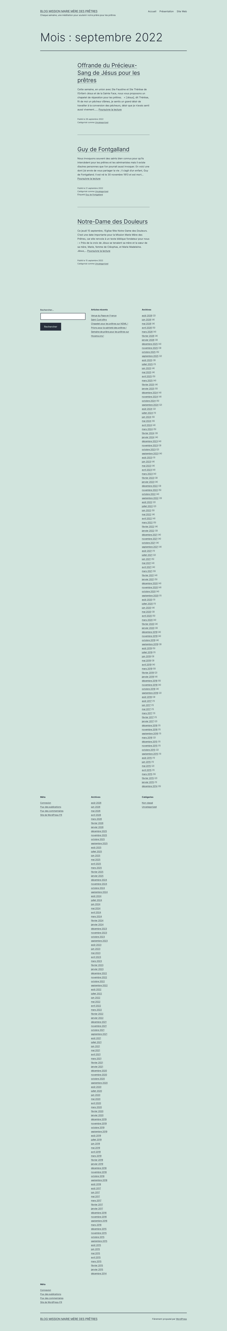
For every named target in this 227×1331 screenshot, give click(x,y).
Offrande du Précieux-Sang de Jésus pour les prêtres (108, 73)
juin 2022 (146, 510)
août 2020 (147, 599)
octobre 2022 (149, 494)
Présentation (166, 11)
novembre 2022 (150, 490)
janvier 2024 (148, 437)
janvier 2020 (148, 628)
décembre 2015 (149, 741)
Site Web (182, 11)
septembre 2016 (150, 733)
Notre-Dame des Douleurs (112, 221)
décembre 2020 (150, 583)
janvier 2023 (148, 482)
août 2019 (147, 648)
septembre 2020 (150, 595)
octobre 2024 (149, 401)
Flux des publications (50, 807)
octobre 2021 (148, 543)
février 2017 (148, 717)
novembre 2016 (149, 729)
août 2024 (147, 409)
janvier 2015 (148, 782)
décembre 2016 (149, 725)
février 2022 (148, 526)
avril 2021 (146, 567)
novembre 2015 (149, 745)
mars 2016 (147, 737)
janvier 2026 (148, 340)
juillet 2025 (147, 364)
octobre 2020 (149, 591)
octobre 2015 (148, 750)
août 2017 (147, 701)
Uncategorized (101, 122)
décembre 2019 (149, 632)
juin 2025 (146, 368)
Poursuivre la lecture (110, 109)
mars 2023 (147, 474)
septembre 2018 (150, 693)
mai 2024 (146, 421)
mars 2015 (147, 774)
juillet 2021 (147, 555)
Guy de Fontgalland (103, 149)
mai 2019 (146, 660)
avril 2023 (147, 470)
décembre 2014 (149, 786)
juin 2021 (146, 559)
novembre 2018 (149, 685)
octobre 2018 (148, 689)
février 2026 (148, 336)
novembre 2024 (150, 396)
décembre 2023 (150, 441)
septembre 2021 (150, 547)
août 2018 (147, 697)
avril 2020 (147, 616)
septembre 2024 (150, 405)
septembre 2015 (150, 754)
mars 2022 (147, 522)
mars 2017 (147, 713)
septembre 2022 (150, 498)
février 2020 (148, 624)
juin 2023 (146, 461)
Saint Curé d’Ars (99, 319)
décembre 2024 (150, 392)
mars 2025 (147, 380)
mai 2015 (146, 766)
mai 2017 (146, 709)
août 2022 (147, 502)
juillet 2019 (147, 652)
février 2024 (148, 433)
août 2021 (147, 551)
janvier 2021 (148, 579)
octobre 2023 (149, 449)
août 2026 (147, 315)
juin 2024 (146, 417)
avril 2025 (147, 376)
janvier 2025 (148, 388)
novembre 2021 (149, 538)
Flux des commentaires (51, 811)
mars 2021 (147, 571)
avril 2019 (146, 664)
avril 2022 (147, 518)
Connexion (45, 803)
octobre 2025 (149, 352)
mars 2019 (147, 668)
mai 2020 (146, 611)
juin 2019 (146, 656)
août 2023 (147, 457)
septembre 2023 (150, 453)
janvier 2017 (148, 721)
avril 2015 (146, 770)
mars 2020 (147, 620)
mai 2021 (146, 563)
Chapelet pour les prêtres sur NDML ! (109, 323)
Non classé (147, 803)
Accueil (152, 11)
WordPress (181, 1319)
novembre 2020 (150, 587)
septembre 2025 (150, 356)
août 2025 (147, 360)
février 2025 (148, 384)
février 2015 (148, 778)
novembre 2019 (149, 636)
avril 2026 (147, 327)
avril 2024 (147, 425)
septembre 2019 (150, 644)
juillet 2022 (147, 506)
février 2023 (148, 478)
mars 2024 (147, 429)
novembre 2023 (150, 445)
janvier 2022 (148, 530)
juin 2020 (146, 607)
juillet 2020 (147, 603)
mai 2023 (146, 465)
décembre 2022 (150, 486)
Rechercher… (47, 310)
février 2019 (148, 672)
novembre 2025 (150, 348)
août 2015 (147, 758)
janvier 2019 (148, 676)
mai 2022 (146, 514)
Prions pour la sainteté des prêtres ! (109, 327)
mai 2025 (146, 372)
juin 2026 (146, 319)
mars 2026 (147, 331)
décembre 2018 (149, 680)
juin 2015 (146, 762)
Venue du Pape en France (103, 315)
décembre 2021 (149, 534)
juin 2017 (146, 705)
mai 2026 (146, 323)
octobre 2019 (148, 640)
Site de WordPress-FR (51, 815)
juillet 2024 (147, 413)
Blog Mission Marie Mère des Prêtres (68, 11)
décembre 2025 (150, 344)
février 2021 (148, 575)
